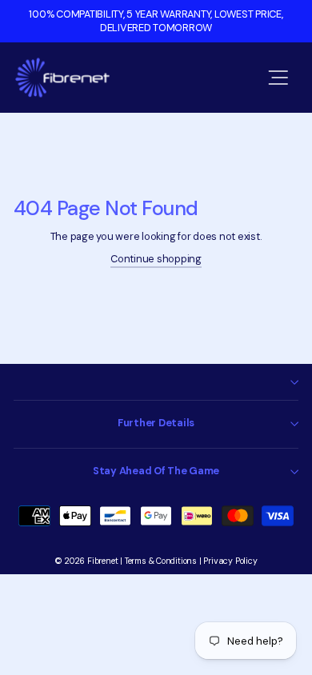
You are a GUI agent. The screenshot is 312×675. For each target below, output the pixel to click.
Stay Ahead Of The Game (156, 470)
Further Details (156, 422)
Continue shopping (156, 259)
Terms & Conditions (161, 561)
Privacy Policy (230, 561)
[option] (156, 21)
